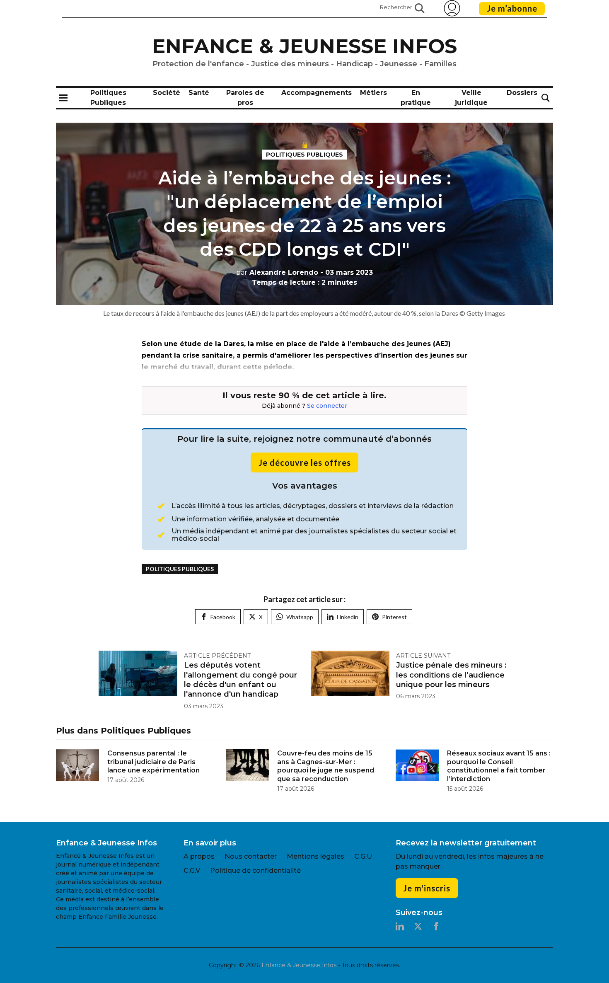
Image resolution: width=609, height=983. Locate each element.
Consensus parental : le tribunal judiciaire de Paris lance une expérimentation (153, 762)
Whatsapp (299, 616)
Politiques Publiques (304, 154)
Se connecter (327, 405)
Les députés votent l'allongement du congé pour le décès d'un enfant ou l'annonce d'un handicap (240, 680)
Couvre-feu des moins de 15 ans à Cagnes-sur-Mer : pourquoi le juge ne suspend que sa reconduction (325, 766)
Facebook (222, 616)
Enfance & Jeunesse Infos (304, 46)
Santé (198, 93)
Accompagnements (316, 93)
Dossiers (522, 93)
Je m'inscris (426, 888)
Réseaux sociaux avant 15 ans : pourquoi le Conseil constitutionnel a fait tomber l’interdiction (499, 766)
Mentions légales (315, 856)
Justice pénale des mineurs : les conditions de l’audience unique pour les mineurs (451, 675)
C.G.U (363, 856)
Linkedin (347, 616)
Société (166, 93)
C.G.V (192, 870)
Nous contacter (251, 856)
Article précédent (217, 655)
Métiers (373, 93)
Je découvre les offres (305, 462)
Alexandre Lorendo (277, 272)
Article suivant (423, 655)
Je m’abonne (512, 8)
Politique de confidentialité (255, 870)
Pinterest (394, 616)
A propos (199, 856)
